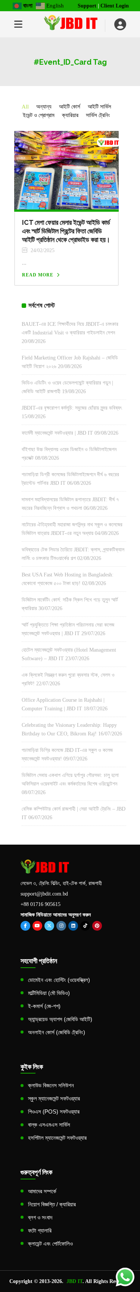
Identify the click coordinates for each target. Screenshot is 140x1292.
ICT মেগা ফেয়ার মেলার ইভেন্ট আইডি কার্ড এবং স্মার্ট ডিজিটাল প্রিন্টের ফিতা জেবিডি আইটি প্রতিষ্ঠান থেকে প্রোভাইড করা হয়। (66, 231)
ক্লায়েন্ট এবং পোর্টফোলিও (50, 1243)
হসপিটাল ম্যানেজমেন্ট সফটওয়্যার (57, 1138)
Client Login (114, 6)
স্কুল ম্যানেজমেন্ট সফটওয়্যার (54, 1098)
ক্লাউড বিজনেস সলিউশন (51, 1085)
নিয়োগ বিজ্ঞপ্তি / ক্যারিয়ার (52, 1204)
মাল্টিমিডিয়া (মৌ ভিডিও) (49, 993)
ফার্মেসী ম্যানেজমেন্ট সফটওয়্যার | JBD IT (57, 433)
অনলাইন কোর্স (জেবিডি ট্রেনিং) (56, 1032)
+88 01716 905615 (40, 904)
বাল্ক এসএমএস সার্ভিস (49, 1124)
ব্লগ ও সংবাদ (40, 1217)
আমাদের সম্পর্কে (42, 1191)
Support (87, 6)
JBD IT (74, 1281)
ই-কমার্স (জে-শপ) (44, 1006)
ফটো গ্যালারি (40, 1230)
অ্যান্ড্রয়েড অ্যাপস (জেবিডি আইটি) (60, 1019)
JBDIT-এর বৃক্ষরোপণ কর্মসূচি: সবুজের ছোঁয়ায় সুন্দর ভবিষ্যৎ (72, 408)
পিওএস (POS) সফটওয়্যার (54, 1111)
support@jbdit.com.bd (44, 894)
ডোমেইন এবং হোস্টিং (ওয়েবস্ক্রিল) (59, 980)
